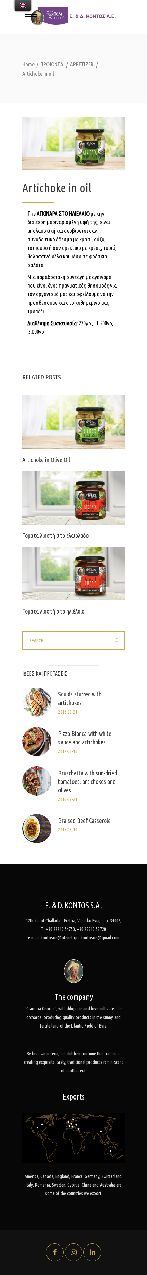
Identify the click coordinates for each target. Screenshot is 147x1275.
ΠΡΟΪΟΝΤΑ (51, 64)
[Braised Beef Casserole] (36, 828)
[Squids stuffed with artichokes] (36, 702)
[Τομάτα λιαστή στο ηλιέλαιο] (73, 573)
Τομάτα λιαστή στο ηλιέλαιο (53, 611)
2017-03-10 (67, 751)
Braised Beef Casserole (84, 820)
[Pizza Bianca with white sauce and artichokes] (36, 741)
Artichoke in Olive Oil (46, 459)
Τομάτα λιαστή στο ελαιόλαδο (55, 535)
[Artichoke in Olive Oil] (73, 422)
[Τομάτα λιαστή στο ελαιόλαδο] (73, 498)
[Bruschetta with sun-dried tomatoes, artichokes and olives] (36, 781)
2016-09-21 (67, 712)
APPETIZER (81, 64)
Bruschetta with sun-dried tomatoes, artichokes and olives (87, 781)
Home (28, 64)
